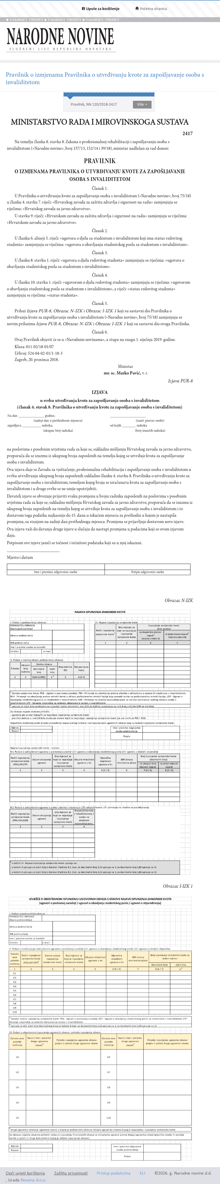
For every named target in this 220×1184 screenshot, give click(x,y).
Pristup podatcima (114, 1173)
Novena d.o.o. (33, 1180)
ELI (142, 1173)
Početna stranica (153, 9)
